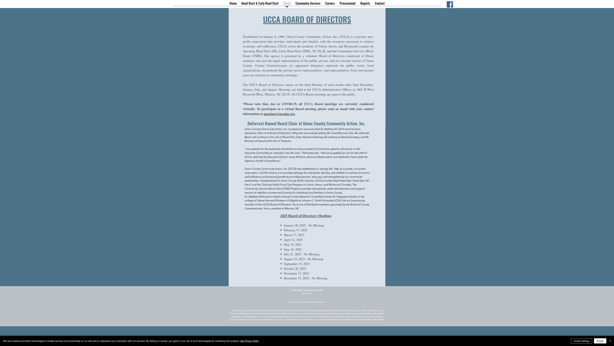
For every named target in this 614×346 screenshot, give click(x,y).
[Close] (610, 340)
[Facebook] (450, 4)
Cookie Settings (581, 340)
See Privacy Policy (249, 340)
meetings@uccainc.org (279, 113)
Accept (600, 340)
